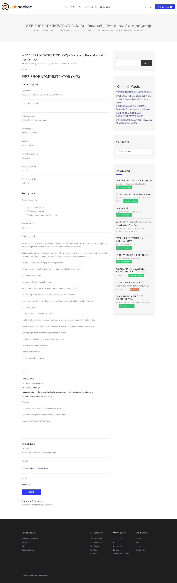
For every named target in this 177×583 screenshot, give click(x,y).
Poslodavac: (26, 448)
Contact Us (117, 546)
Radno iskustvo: (28, 223)
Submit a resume (28, 550)
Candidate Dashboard (30, 539)
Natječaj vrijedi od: (29, 166)
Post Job (93, 550)
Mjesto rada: (26, 91)
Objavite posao (163, 7)
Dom (66, 7)
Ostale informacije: (29, 236)
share (31, 492)
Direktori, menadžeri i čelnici (62, 30)
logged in (35, 505)
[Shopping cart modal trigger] (146, 7)
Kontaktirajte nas (90, 7)
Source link (26, 484)
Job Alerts (25, 542)
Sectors (45, 30)
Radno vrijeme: (27, 129)
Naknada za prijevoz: (30, 154)
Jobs (23, 546)
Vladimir (30, 64)
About (138, 546)
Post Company (96, 546)
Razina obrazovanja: (29, 200)
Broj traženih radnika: (30, 103)
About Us (117, 539)
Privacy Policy (118, 550)
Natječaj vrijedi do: (29, 179)
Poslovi (73, 7)
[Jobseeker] (17, 7)
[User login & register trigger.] (151, 7)
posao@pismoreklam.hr (39, 468)
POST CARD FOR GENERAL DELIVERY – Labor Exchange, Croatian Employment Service (133, 99)
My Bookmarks (96, 542)
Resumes (93, 554)
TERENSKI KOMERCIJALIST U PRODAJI (134, 92)
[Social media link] (153, 575)
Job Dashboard (96, 539)
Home (138, 539)
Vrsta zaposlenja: (28, 116)
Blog (115, 542)
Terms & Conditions (121, 554)
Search (118, 58)
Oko (80, 7)
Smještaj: (25, 141)
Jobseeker (30, 575)
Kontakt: (25, 461)
